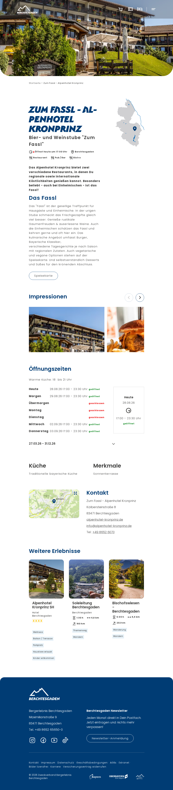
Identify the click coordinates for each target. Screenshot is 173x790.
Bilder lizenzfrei (38, 766)
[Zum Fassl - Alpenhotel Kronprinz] (66, 329)
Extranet (124, 762)
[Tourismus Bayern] (95, 778)
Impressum (48, 762)
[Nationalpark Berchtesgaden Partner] (140, 778)
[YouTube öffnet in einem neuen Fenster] (54, 740)
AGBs (113, 762)
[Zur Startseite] (27, 9)
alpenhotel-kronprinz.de (104, 519)
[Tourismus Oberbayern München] (118, 778)
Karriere (56, 766)
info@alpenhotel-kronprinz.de (109, 526)
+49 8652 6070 (104, 532)
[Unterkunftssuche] (139, 9)
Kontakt (34, 762)
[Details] (46, 630)
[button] (129, 297)
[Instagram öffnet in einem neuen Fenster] (32, 740)
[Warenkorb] (121, 9)
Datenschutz (65, 762)
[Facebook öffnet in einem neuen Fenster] (43, 740)
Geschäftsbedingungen (91, 762)
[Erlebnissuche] (130, 9)
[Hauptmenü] (153, 9)
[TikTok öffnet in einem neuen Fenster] (65, 740)
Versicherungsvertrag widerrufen (84, 766)
